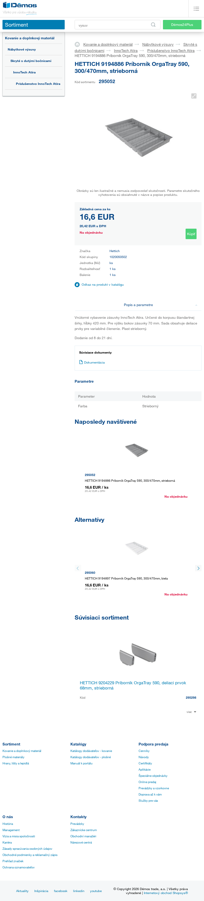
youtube (96, 891)
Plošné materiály (13, 757)
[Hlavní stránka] (79, 44)
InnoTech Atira (24, 72)
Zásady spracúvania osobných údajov (27, 848)
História (7, 824)
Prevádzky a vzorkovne (154, 788)
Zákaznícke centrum (83, 830)
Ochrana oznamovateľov (18, 867)
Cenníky (144, 751)
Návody (144, 757)
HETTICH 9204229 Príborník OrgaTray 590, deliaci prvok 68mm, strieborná (133, 685)
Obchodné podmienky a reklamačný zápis (29, 855)
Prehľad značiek (12, 861)
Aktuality (22, 891)
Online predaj (147, 782)
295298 (191, 697)
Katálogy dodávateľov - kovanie (91, 751)
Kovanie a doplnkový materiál (29, 38)
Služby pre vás (148, 800)
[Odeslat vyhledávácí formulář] (153, 24)
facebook (60, 891)
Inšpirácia (41, 891)
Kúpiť (191, 234)
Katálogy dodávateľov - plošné (90, 757)
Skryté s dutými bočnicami (30, 61)
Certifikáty (145, 763)
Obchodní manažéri (83, 836)
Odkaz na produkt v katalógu (103, 284)
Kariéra (7, 842)
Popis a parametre (138, 305)
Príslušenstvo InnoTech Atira (38, 84)
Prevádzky (77, 824)
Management (11, 830)
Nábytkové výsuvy (22, 49)
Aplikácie (145, 769)
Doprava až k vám (150, 794)
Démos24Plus (182, 24)
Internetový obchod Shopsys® (166, 893)
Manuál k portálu (81, 763)
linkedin (78, 891)
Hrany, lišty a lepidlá (15, 763)
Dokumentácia (94, 362)
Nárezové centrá (81, 842)
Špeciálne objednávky (153, 776)
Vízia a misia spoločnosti (18, 836)
